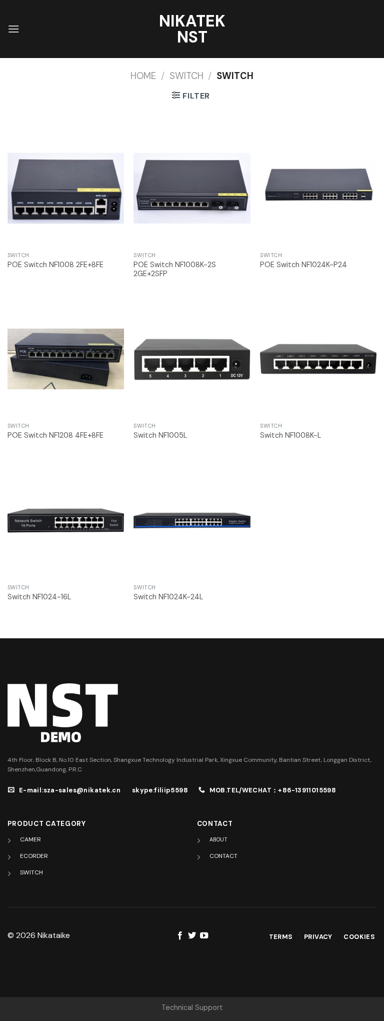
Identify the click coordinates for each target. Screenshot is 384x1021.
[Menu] (14, 29)
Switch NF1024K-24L (168, 596)
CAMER (30, 839)
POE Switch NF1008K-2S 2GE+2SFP (175, 269)
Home (143, 76)
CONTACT (224, 856)
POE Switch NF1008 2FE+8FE (56, 264)
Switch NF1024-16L (39, 596)
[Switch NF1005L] (192, 359)
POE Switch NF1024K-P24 (303, 264)
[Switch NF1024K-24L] (192, 520)
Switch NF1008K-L (290, 435)
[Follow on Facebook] (180, 935)
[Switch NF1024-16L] (66, 520)
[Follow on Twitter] (192, 935)
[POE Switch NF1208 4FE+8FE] (66, 359)
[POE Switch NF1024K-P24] (318, 188)
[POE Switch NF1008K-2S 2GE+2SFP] (192, 188)
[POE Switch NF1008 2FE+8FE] (66, 188)
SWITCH (187, 76)
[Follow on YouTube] (204, 935)
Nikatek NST (192, 29)
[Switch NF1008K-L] (318, 359)
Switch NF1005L (160, 435)
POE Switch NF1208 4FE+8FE (56, 435)
